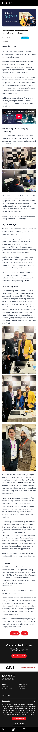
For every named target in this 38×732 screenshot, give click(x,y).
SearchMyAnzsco (8, 498)
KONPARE (19, 483)
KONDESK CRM (25, 304)
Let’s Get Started (19, 656)
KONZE (26, 281)
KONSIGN (5, 535)
